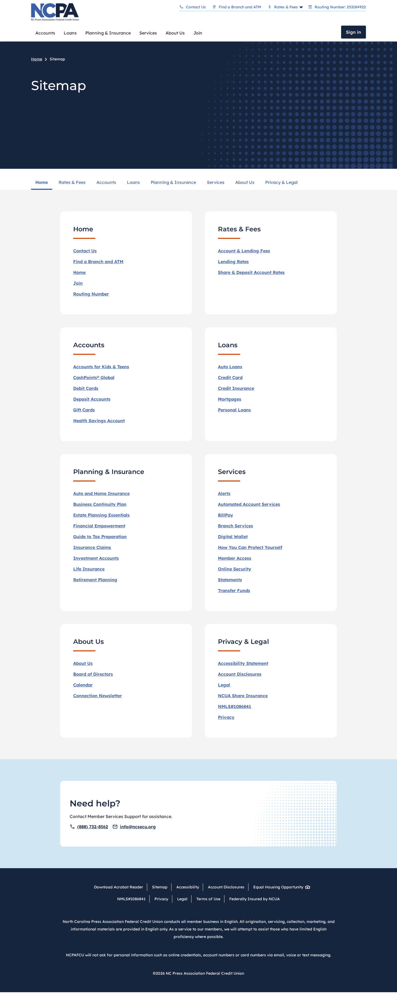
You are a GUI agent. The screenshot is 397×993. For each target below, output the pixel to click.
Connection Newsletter (97, 695)
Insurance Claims (92, 547)
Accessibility (187, 887)
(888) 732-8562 (92, 826)
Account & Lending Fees (244, 250)
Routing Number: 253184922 (340, 7)
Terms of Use (208, 898)
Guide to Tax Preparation (100, 536)
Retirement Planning (95, 579)
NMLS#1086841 (234, 706)
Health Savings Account (99, 420)
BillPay (225, 515)
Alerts (224, 493)
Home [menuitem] (41, 182)
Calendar (83, 685)
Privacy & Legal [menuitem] (281, 182)
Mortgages (229, 399)
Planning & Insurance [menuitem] (173, 182)
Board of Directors (93, 674)
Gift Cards (84, 410)
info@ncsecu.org (138, 826)
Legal (182, 898)
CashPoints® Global (94, 377)
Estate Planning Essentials (101, 515)
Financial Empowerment (99, 525)
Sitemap (159, 887)
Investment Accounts (96, 558)
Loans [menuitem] (133, 182)
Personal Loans (234, 410)
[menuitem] (45, 32)
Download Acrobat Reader (118, 887)
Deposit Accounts (91, 399)
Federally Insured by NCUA (254, 898)
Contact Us (196, 7)
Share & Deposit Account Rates (251, 272)
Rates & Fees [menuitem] (72, 182)
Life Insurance (89, 569)
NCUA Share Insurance (243, 695)
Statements (230, 579)
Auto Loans (230, 366)
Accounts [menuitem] (106, 182)
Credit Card (230, 377)
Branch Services (235, 525)
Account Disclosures (239, 674)
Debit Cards (85, 388)
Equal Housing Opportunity (278, 887)
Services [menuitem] (215, 182)
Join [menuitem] (197, 33)
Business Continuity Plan (99, 504)
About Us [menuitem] (244, 182)
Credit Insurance (236, 388)
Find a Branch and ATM (240, 7)
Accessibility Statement (243, 663)
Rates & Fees (286, 7)
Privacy (226, 717)
